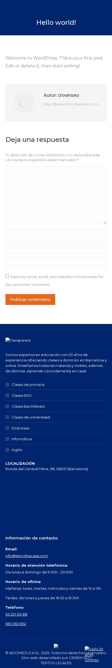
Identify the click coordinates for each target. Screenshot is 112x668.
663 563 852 (15, 624)
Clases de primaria (28, 384)
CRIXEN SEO (80, 657)
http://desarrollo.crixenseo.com (71, 104)
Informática (22, 439)
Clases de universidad (31, 417)
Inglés (17, 450)
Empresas (20, 428)
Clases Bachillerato (28, 406)
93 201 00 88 (16, 614)
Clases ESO (22, 395)
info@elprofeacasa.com (26, 556)
